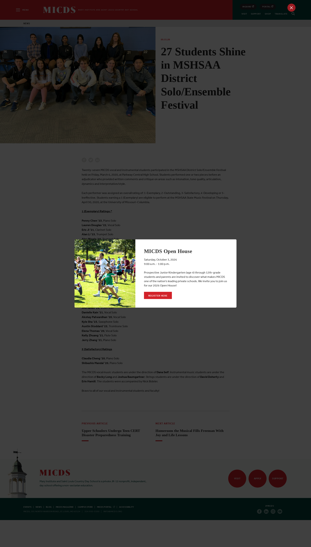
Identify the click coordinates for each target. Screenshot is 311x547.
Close (291, 8)
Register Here (158, 295)
